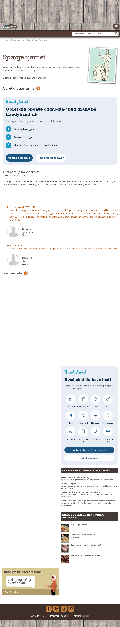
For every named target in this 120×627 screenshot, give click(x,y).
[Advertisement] (61, 195)
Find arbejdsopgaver (51, 157)
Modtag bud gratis (19, 157)
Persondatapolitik (81, 615)
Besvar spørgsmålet (13, 273)
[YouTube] (63, 608)
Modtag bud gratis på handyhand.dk (89, 450)
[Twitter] (56, 608)
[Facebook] (48, 608)
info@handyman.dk (59, 615)
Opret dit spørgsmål (19, 88)
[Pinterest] (71, 608)
